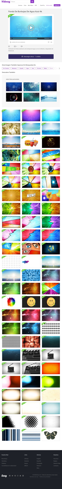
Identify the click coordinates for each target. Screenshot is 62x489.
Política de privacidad (45, 476)
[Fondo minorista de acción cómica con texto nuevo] (31, 195)
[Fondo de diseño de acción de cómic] (31, 248)
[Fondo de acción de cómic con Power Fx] (51, 195)
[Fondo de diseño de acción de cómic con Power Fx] (51, 155)
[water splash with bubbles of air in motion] (49, 97)
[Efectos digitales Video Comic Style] (11, 248)
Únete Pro (42, 5)
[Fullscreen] (51, 38)
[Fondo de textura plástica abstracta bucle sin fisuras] (31, 275)
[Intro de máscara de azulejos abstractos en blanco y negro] (31, 422)
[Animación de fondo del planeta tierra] (51, 248)
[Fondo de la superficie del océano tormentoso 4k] (11, 355)
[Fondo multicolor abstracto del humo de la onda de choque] (11, 302)
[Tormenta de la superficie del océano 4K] (51, 342)
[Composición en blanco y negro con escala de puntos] (11, 262)
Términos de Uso (34, 476)
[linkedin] (23, 475)
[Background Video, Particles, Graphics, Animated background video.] (31, 97)
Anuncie (26, 461)
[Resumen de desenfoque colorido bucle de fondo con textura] (11, 382)
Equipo (55, 461)
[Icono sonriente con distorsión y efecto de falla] (31, 302)
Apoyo (26, 463)
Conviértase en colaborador (9, 465)
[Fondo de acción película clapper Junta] (31, 355)
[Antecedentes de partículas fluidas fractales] (51, 275)
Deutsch (39, 465)
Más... (38, 468)
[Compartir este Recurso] (51, 42)
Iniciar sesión (49, 5)
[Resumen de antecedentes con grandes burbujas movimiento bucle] (11, 155)
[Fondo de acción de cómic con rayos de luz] (11, 195)
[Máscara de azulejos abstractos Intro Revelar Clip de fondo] (51, 422)
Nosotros (56, 458)
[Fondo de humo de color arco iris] (31, 262)
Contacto (56, 465)
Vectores (20, 5)
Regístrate (57, 5)
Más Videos (30, 5)
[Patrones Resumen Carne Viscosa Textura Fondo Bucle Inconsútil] (31, 342)
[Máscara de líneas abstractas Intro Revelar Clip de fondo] (31, 435)
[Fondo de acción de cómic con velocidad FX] (31, 155)
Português (39, 463)
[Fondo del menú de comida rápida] (31, 142)
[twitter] (12, 475)
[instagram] (17, 475)
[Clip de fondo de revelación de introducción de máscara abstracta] (11, 422)
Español (39, 461)
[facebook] (9, 475)
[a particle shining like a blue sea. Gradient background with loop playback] (14, 87)
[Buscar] (32, 1)
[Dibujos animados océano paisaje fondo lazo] (31, 129)
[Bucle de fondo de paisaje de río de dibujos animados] (11, 142)
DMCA (26, 465)
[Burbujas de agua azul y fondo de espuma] (51, 115)
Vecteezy (4, 461)
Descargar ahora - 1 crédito (32, 56)
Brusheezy (4, 458)
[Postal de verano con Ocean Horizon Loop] (51, 262)
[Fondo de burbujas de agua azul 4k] (11, 115)
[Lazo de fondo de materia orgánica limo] (11, 129)
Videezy (4, 463)
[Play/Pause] (11, 38)
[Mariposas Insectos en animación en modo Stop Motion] (51, 435)
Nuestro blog (57, 463)
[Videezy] (6, 1)
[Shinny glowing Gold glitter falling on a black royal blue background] (49, 87)
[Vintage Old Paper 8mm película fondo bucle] (11, 395)
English (39, 458)
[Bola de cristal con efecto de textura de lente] (51, 142)
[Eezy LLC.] (4, 475)
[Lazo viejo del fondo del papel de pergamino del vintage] (51, 395)
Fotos (25, 5)
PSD (36, 5)
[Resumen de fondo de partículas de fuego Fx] (51, 368)
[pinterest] (15, 475)
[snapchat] (20, 475)
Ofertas (26, 458)
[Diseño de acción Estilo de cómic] (51, 288)
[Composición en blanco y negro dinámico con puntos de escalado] (51, 328)
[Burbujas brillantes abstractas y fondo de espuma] (31, 115)
